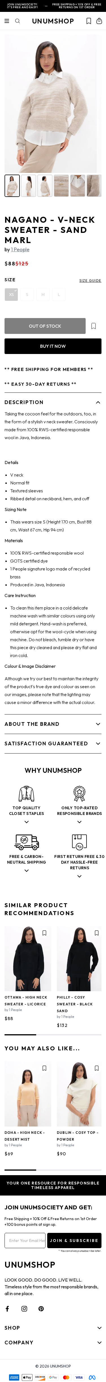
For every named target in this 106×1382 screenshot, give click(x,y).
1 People (20, 249)
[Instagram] (24, 1309)
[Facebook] (7, 1309)
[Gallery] (53, 117)
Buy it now (53, 346)
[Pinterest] (41, 1309)
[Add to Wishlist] (93, 326)
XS (11, 294)
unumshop (53, 21)
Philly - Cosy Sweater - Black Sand (75, 1004)
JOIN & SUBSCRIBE (74, 1240)
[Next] (93, 103)
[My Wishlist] (89, 21)
